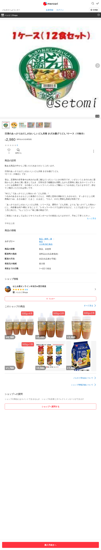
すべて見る (88, 305)
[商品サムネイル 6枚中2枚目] (14, 125)
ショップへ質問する (50, 406)
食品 (41, 241)
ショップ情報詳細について (82, 384)
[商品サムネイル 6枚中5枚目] (39, 125)
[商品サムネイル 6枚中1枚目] (5, 125)
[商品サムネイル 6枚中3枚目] (22, 125)
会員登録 (49, 10)
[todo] (97, 3)
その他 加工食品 (45, 244)
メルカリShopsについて (83, 377)
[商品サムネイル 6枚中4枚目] (31, 125)
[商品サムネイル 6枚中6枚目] (48, 125)
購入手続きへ (50, 544)
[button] (92, 3)
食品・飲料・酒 (45, 238)
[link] (90, 305)
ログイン (60, 10)
